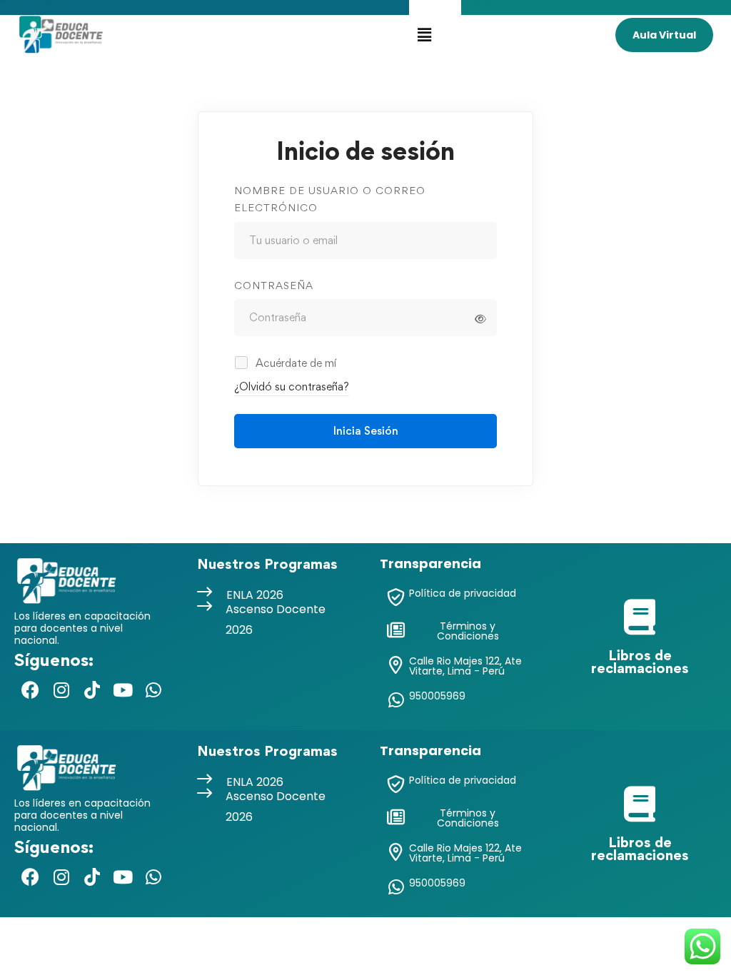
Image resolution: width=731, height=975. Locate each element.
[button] (424, 34)
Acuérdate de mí (294, 363)
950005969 (437, 696)
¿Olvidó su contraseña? (291, 386)
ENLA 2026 (254, 595)
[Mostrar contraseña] (480, 319)
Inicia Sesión (365, 431)
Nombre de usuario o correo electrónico (329, 198)
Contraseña (273, 285)
